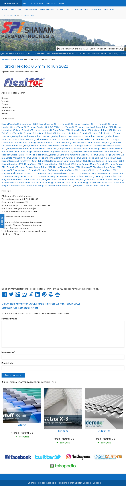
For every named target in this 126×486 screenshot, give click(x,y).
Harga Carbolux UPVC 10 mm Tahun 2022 (22, 164)
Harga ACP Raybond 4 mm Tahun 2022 (21, 170)
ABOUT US (15, 9)
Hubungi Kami (23, 437)
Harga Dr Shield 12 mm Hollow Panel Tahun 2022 (25, 155)
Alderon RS (104, 431)
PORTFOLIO (109, 9)
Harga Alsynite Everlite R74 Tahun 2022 (26, 136)
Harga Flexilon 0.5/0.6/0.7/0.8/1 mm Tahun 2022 (53, 127)
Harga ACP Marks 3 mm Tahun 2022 (55, 186)
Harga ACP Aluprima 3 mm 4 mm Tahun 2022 (24, 173)
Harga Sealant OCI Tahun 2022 (59, 164)
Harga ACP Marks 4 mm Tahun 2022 (19, 186)
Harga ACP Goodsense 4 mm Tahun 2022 (103, 183)
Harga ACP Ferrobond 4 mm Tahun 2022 (21, 179)
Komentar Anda (9, 319)
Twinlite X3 (63, 431)
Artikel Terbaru (17, 59)
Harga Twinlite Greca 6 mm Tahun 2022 (85, 142)
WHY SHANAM (47, 9)
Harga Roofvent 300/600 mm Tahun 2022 (91, 130)
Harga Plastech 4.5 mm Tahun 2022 (106, 161)
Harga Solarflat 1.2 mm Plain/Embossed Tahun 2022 (50, 146)
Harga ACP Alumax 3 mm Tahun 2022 (99, 170)
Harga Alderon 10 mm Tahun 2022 (95, 139)
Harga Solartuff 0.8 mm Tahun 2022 (75, 149)
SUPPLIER (96, 9)
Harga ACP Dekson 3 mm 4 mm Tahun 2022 (68, 173)
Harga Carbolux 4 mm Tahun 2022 (105, 158)
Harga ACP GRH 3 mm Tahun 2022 (65, 183)
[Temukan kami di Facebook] (18, 457)
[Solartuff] (22, 405)
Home (4, 9)
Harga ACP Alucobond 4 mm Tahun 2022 (101, 167)
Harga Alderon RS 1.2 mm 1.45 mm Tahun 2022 (53, 139)
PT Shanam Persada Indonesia (40, 483)
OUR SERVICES (9, 16)
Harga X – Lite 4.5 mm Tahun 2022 (74, 133)
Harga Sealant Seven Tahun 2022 (35, 167)
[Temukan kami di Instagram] (78, 457)
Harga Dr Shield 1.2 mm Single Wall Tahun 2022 (49, 152)
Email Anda (7, 363)
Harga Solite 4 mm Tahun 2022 (41, 133)
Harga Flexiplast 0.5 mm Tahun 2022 (92, 124)
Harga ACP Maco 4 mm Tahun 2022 (31, 176)
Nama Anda (8, 352)
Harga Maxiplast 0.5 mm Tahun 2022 (20, 124)
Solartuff (22, 425)
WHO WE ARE (30, 9)
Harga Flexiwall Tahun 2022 (67, 167)
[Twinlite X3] (63, 408)
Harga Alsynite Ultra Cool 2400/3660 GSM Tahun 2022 (73, 136)
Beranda (5, 59)
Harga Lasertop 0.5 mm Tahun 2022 (95, 127)
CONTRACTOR (81, 9)
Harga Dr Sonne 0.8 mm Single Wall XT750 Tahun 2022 (77, 155)
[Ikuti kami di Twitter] (48, 457)
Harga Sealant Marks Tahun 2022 (91, 164)
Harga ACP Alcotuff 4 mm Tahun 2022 (98, 179)
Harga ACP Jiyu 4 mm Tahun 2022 (105, 176)
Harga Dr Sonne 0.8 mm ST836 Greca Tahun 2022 (62, 158)
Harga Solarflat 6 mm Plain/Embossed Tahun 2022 (32, 149)
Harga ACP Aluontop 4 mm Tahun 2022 (69, 176)
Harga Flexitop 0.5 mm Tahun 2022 (35, 66)
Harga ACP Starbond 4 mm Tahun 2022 (60, 170)
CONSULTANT (64, 9)
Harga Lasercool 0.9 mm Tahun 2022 (52, 130)
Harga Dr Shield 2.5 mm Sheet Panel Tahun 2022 (97, 152)
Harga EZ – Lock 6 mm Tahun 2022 (48, 142)
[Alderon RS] (104, 408)
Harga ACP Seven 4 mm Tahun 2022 (92, 186)
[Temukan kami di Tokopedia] (63, 466)
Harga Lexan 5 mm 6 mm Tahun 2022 (68, 161)
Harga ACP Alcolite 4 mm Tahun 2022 (60, 179)
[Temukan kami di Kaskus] (108, 457)
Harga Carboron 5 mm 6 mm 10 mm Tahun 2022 (25, 161)
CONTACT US (27, 16)
